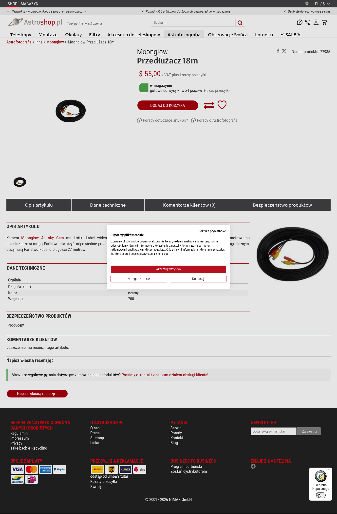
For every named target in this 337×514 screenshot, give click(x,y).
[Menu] (329, 471)
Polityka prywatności (212, 231)
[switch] (321, 495)
